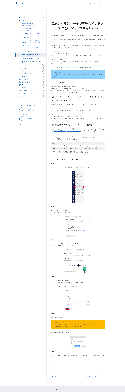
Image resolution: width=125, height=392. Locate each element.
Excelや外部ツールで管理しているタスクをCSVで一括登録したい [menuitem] (31, 55)
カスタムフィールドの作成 (74, 131)
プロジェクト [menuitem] (23, 17)
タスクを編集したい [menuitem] (26, 28)
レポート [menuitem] (22, 71)
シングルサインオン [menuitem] (25, 93)
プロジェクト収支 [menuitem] (25, 73)
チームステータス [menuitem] (25, 65)
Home (68, 18)
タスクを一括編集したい (27, 119)
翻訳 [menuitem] (21, 85)
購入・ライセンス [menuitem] (25, 90)
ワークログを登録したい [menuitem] (27, 52)
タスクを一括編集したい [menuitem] (27, 31)
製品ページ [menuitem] (91, 3)
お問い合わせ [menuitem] (101, 3)
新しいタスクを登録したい (28, 105)
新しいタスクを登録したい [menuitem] (28, 23)
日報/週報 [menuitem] (22, 76)
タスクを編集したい (26, 114)
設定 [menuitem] (21, 88)
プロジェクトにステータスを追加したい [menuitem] (31, 45)
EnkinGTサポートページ (78, 18)
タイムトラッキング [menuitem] (25, 68)
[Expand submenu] (43, 17)
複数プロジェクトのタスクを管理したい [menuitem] (31, 42)
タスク (87, 18)
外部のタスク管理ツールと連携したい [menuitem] (30, 58)
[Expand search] (108, 3)
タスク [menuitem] (22, 20)
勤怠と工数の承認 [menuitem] (25, 79)
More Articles (21, 124)
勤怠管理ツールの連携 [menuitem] (26, 82)
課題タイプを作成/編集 (60, 131)
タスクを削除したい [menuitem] (30, 37)
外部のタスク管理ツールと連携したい (95, 376)
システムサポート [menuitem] (25, 96)
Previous (53, 374)
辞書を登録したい (55, 376)
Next (104, 374)
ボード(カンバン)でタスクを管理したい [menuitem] (31, 40)
